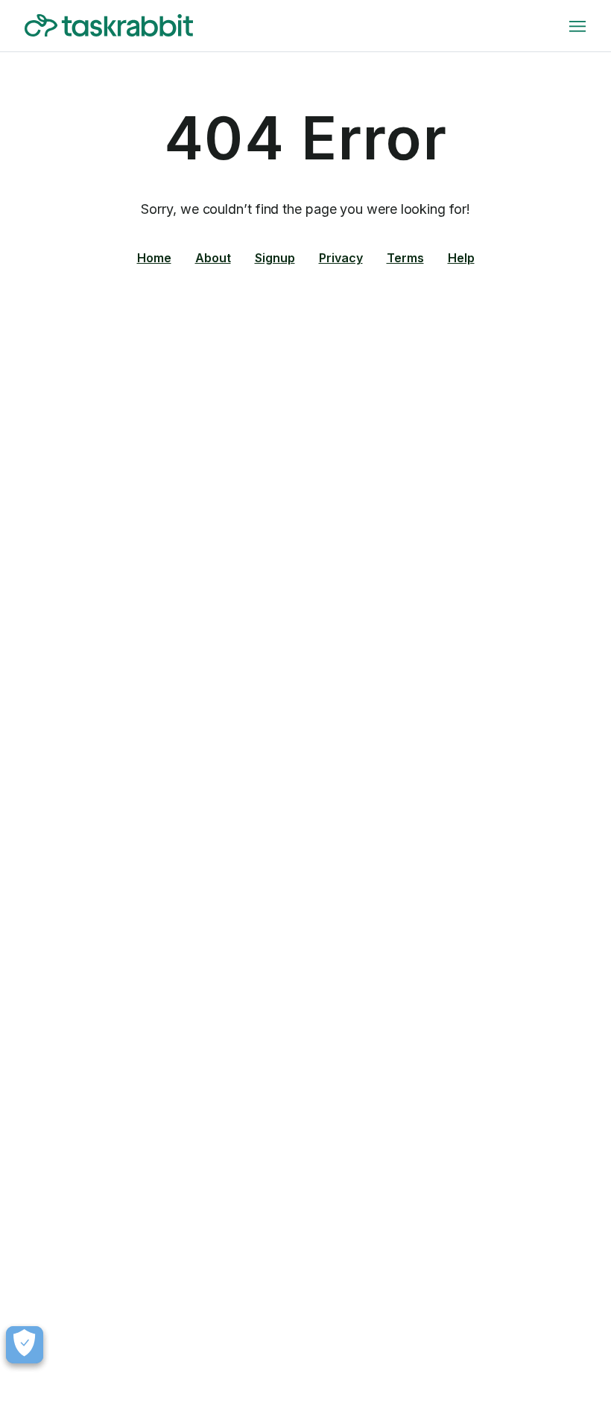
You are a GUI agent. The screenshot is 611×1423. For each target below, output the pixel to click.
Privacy (341, 257)
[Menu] (577, 26)
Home (154, 257)
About (213, 257)
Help (461, 257)
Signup (275, 257)
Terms (405, 257)
